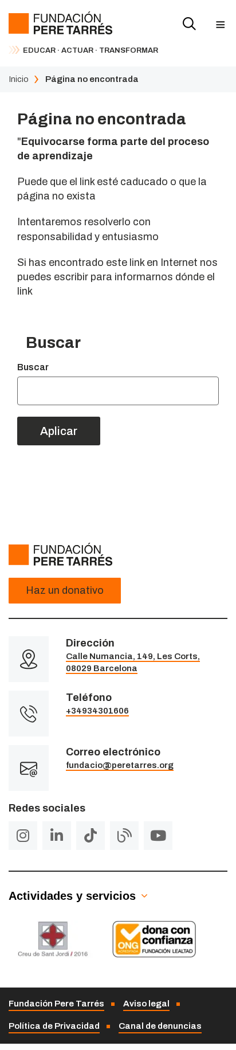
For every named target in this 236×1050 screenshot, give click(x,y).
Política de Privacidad (54, 1026)
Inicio (19, 79)
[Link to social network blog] (124, 835)
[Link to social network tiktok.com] (90, 835)
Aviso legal (146, 1003)
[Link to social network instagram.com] (23, 835)
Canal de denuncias (160, 1026)
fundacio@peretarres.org (120, 765)
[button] (220, 24)
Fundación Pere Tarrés (56, 1003)
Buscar (33, 367)
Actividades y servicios (72, 896)
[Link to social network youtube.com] (158, 835)
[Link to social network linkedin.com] (56, 835)
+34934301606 (97, 710)
